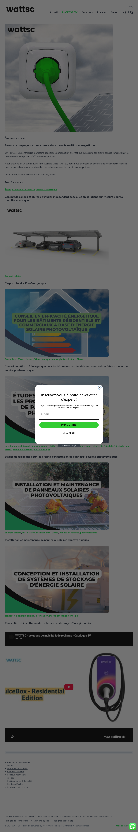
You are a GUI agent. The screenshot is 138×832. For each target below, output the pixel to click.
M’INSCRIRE (69, 425)
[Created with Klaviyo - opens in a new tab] (69, 445)
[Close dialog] (99, 387)
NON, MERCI (69, 433)
